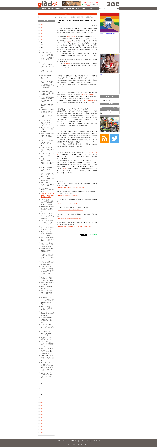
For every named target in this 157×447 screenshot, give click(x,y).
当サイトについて (61, 440)
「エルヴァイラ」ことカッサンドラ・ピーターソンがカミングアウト (47, 117)
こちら (69, 41)
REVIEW (57, 8)
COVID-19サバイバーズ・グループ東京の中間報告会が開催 (47, 93)
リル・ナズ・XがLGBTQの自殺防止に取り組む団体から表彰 (47, 313)
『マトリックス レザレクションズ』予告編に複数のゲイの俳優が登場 (47, 263)
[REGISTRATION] (113, 4)
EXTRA (90, 8)
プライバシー (84, 440)
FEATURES (51, 8)
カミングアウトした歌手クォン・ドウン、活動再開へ (47, 72)
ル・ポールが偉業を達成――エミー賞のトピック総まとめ (47, 169)
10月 (42, 47)
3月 (42, 394)
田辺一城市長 (67, 63)
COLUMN (71, 8)
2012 (41, 426)
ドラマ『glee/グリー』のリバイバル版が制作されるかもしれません (47, 239)
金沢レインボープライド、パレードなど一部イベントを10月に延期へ (47, 233)
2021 (51, 17)
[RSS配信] (104, 138)
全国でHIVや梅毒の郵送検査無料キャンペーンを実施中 (47, 106)
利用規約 (73, 440)
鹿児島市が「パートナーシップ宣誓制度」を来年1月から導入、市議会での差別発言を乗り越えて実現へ (47, 301)
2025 (41, 27)
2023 (41, 33)
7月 (42, 383)
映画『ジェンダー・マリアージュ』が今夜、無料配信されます (47, 308)
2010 (41, 432)
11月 (42, 44)
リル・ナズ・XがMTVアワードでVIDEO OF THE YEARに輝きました (47, 228)
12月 (42, 42)
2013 (41, 423)
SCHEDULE (109, 96)
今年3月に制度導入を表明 (87, 94)
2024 (41, 30)
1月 (42, 399)
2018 (41, 408)
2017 (41, 411)
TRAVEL (64, 8)
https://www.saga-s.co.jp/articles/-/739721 (67, 203)
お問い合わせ (96, 440)
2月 (42, 396)
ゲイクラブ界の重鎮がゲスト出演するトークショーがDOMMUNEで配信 (47, 279)
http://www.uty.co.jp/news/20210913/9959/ (68, 195)
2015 (41, 417)
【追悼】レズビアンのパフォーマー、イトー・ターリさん (47, 155)
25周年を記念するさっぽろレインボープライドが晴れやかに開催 (47, 175)
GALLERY (41, 12)
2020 (41, 402)
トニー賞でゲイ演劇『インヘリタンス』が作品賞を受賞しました (47, 77)
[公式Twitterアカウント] (114, 138)
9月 (55, 17)
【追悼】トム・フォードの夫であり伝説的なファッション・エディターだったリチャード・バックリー (47, 162)
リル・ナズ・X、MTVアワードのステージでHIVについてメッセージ (47, 222)
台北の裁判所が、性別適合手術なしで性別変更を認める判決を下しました (47, 111)
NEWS (44, 8)
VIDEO (84, 8)
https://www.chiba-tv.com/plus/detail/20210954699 (69, 218)
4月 (42, 391)
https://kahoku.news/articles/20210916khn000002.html (70, 210)
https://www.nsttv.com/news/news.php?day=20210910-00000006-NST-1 (74, 226)
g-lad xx (48, 4)
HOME (40, 17)
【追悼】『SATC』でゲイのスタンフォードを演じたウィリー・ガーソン (47, 149)
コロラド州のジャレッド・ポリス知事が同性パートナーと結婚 (47, 184)
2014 (41, 420)
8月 (42, 380)
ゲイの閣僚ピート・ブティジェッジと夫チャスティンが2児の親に (47, 333)
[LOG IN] (117, 4)
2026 (41, 24)
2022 (41, 36)
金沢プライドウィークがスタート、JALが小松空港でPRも (47, 129)
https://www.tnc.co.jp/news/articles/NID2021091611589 (71, 187)
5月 (42, 388)
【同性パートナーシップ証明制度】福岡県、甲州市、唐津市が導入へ (47, 195)
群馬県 (64, 168)
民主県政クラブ (71, 36)
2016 (41, 414)
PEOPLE (78, 8)
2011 (41, 429)
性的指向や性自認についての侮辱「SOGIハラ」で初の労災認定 (47, 250)
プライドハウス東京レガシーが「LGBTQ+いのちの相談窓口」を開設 (47, 244)
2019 (41, 405)
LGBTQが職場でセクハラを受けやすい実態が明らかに (47, 190)
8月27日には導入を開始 (90, 100)
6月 (42, 385)
